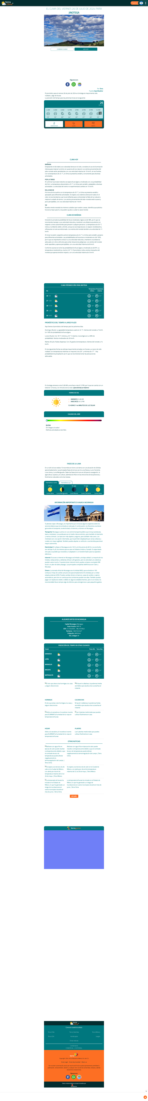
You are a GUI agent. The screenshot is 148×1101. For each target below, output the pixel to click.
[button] (15, 69)
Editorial (78, 1048)
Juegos (98, 1036)
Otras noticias (74, 1040)
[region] (74, 65)
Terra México (96, 1032)
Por (100, 88)
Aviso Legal (64, 1062)
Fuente (96, 91)
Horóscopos (74, 1036)
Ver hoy (86, 49)
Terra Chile (51, 1032)
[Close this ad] (146, 1091)
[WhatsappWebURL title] (74, 84)
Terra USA (51, 1036)
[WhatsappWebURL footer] (74, 1077)
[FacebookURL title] (68, 84)
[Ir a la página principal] (7, 3)
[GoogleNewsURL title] (80, 84)
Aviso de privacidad (74, 1062)
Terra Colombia (74, 1032)
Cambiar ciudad (62, 49)
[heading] (74, 796)
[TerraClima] (141, 3)
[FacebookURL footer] (68, 1077)
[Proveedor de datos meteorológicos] (74, 1085)
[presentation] (100, 113)
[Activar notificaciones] (145, 1097)
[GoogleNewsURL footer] (79, 1077)
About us (84, 1062)
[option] (54, 124)
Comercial (70, 1048)
